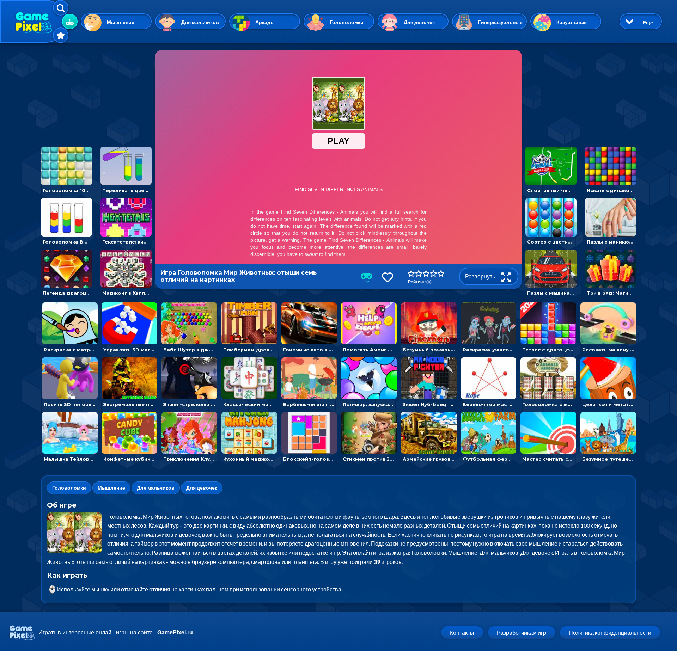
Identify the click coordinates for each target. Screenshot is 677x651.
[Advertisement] (96, 94)
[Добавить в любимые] (387, 277)
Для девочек (419, 22)
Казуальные (571, 22)
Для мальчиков (200, 22)
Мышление (120, 22)
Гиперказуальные (500, 22)
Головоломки (347, 22)
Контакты (462, 632)
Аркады (265, 22)
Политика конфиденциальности (610, 632)
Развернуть (480, 276)
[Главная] (33, 21)
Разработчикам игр (521, 632)
